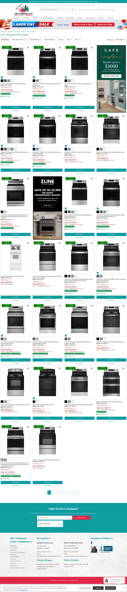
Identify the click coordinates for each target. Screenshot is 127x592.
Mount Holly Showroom (73, 543)
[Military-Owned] (95, 552)
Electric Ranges (31, 31)
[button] (79, 10)
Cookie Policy (24, 590)
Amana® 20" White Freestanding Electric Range (12, 276)
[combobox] (19, 39)
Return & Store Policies (17, 568)
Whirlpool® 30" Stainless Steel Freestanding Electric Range (15, 152)
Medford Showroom (45, 543)
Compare (16, 110)
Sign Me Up (81, 517)
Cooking (18, 31)
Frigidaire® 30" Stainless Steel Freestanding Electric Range (110, 152)
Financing (59, 18)
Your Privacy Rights (85, 588)
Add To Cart (15, 107)
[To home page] (23, 9)
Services (80, 18)
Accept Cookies (110, 588)
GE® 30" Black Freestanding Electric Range (43, 404)
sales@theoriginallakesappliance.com (49, 556)
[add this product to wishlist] (28, 48)
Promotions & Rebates (47, 18)
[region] (63, 588)
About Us (101, 18)
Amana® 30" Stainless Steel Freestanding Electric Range (46, 460)
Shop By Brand (70, 18)
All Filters (6, 39)
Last (77, 492)
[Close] (124, 588)
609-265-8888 (73, 552)
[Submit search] (72, 9)
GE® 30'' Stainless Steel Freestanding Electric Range (13, 83)
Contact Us (110, 18)
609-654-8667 (46, 552)
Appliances (16, 18)
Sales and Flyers (90, 18)
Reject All (98, 588)
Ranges (23, 31)
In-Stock (35, 18)
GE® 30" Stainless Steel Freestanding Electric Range (109, 401)
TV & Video (26, 18)
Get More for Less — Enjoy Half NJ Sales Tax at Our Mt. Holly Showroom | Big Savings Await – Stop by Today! (65, 1)
